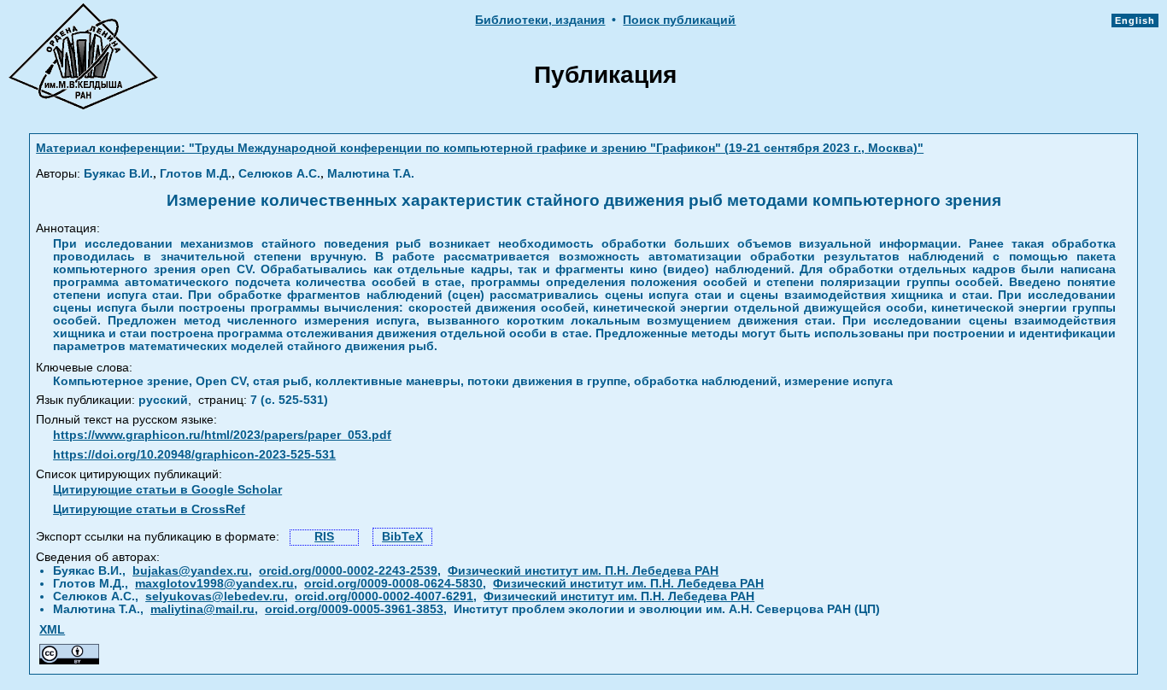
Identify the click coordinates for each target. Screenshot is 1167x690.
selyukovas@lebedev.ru (214, 596)
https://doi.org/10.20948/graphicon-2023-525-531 (194, 454)
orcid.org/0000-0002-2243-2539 (348, 570)
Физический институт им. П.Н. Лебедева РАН (583, 570)
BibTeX (402, 536)
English (1134, 20)
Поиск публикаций (679, 20)
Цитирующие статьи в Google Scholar (167, 489)
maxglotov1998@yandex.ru (214, 583)
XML (52, 629)
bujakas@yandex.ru (190, 570)
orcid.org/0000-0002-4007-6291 (384, 596)
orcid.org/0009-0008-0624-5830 (393, 583)
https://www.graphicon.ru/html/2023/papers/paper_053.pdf (222, 435)
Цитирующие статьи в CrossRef (149, 509)
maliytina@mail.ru (202, 609)
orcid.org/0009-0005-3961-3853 (354, 609)
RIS (324, 536)
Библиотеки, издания (540, 20)
